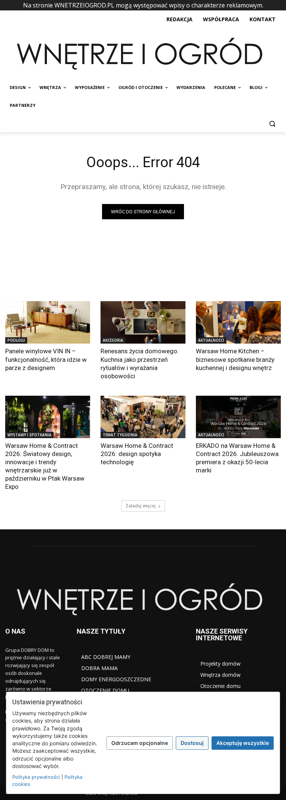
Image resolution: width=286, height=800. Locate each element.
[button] (272, 123)
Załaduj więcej (140, 506)
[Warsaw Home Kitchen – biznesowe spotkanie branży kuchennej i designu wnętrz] (238, 322)
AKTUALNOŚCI (211, 340)
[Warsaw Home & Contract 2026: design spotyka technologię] (143, 417)
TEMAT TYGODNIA (120, 434)
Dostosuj (192, 743)
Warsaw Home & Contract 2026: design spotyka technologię (137, 454)
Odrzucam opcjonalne (139, 743)
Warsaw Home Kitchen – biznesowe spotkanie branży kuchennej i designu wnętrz (235, 359)
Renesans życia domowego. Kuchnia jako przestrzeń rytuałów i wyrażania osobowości (140, 363)
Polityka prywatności (36, 777)
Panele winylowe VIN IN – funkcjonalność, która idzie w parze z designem (46, 359)
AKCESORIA (113, 340)
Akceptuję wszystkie (242, 743)
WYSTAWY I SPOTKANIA (29, 434)
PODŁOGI (16, 340)
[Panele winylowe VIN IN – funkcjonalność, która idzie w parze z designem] (47, 322)
